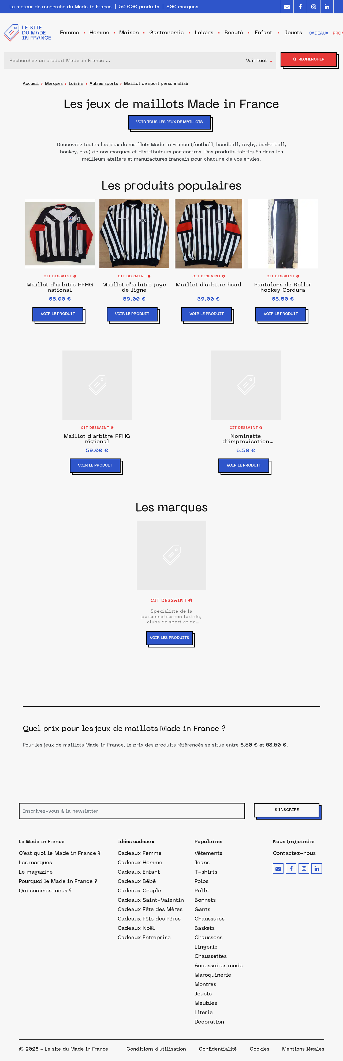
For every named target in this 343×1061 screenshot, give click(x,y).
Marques (54, 83)
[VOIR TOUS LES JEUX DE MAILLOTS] (171, 130)
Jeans (202, 862)
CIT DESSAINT (58, 276)
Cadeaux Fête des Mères (150, 909)
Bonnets (205, 900)
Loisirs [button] (204, 32)
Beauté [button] (234, 32)
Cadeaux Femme (140, 853)
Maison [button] (129, 32)
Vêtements (208, 853)
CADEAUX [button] (319, 33)
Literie (204, 1012)
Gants (202, 909)
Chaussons (208, 937)
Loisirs (76, 83)
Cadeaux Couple (139, 890)
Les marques (35, 862)
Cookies (259, 1049)
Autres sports (104, 83)
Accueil (31, 83)
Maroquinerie (213, 975)
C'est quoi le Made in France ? (59, 853)
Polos (201, 881)
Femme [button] (69, 32)
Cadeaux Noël (136, 928)
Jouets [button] (293, 32)
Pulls (201, 890)
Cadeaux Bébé (137, 881)
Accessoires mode (219, 965)
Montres (205, 984)
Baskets (205, 928)
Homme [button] (99, 32)
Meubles (206, 1003)
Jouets (203, 993)
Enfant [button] (263, 32)
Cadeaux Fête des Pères (149, 919)
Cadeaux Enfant (139, 872)
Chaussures (210, 919)
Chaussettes (211, 956)
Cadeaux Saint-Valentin (151, 900)
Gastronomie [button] (166, 32)
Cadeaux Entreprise (144, 937)
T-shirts (206, 872)
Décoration (209, 1022)
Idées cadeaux (136, 842)
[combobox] (126, 60)
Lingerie (206, 947)
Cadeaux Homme (140, 862)
